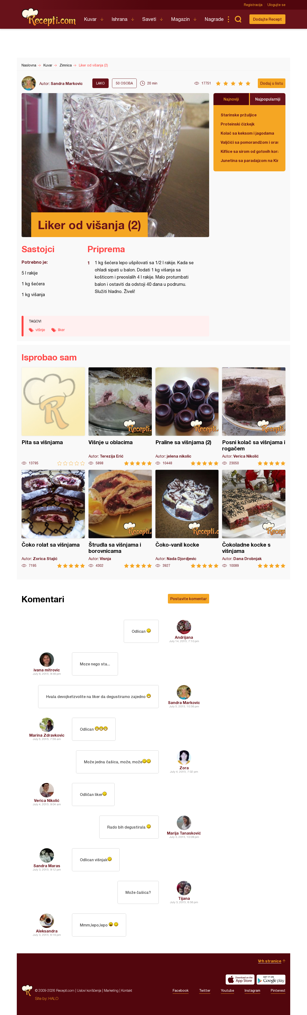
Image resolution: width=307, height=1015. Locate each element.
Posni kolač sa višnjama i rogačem (253, 416)
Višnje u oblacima (120, 416)
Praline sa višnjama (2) (187, 416)
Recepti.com (49, 17)
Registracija (253, 5)
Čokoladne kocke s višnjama (253, 519)
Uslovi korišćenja (89, 990)
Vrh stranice (269, 961)
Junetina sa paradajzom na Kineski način (249, 160)
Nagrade (214, 19)
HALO (53, 998)
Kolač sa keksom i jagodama (247, 133)
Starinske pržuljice (239, 115)
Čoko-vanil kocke (187, 519)
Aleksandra (47, 931)
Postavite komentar (188, 598)
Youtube (227, 990)
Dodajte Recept (267, 19)
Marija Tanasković (184, 833)
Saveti (149, 19)
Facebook (181, 990)
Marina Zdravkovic (47, 735)
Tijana (184, 898)
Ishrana (119, 19)
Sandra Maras (46, 865)
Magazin (180, 19)
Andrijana (184, 637)
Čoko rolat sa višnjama (53, 519)
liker (61, 330)
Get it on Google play (271, 979)
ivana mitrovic (47, 670)
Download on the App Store (240, 979)
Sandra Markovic (67, 83)
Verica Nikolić (46, 800)
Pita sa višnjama (53, 416)
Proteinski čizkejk (237, 124)
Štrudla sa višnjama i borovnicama (120, 519)
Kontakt (126, 990)
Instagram (252, 990)
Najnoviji (231, 99)
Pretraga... (238, 19)
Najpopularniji (267, 99)
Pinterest (278, 990)
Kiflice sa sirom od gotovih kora (249, 151)
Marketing (111, 990)
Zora (184, 767)
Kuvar (90, 19)
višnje (40, 330)
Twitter (204, 990)
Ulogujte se (276, 5)
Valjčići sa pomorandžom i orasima (249, 142)
